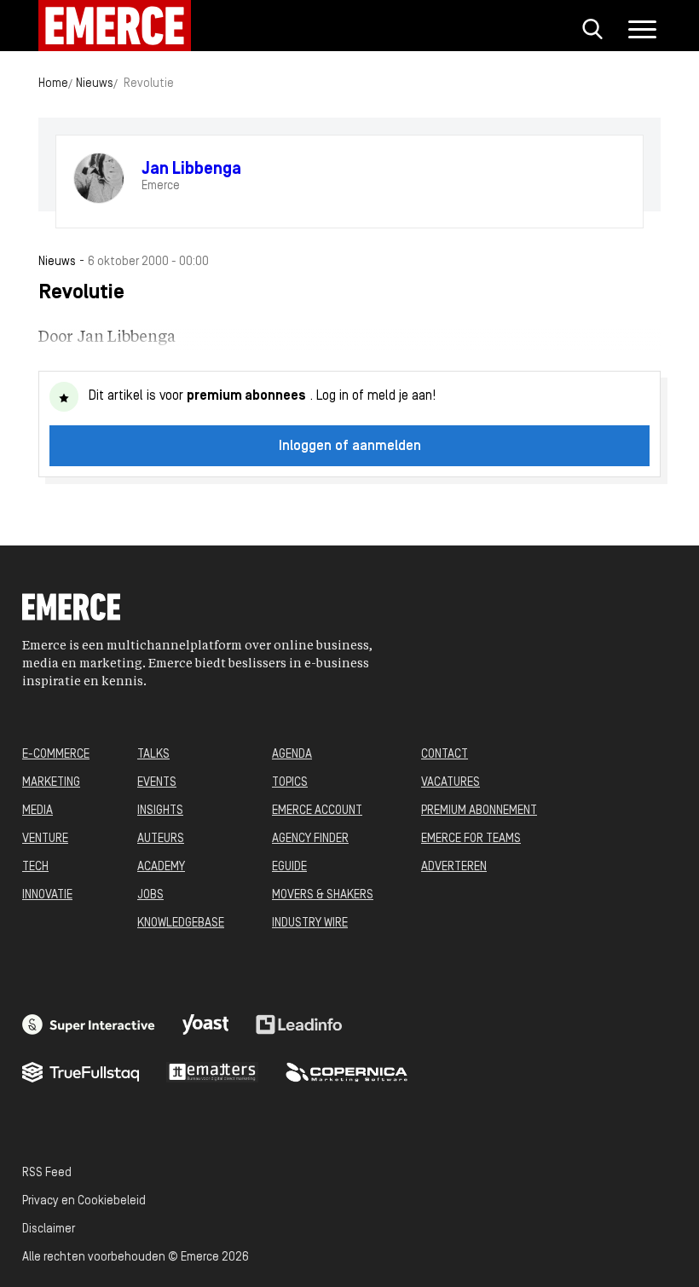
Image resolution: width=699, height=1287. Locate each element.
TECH (35, 867)
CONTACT (444, 754)
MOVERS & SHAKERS (322, 895)
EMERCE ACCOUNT (317, 811)
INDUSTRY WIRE (310, 923)
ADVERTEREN (454, 867)
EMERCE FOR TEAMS (471, 839)
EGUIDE (289, 867)
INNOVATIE (47, 895)
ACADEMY (161, 867)
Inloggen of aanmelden (350, 446)
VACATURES (450, 782)
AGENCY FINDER (310, 839)
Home (53, 84)
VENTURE (45, 839)
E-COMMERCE (56, 754)
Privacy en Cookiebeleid (84, 1201)
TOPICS (290, 782)
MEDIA (37, 811)
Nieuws (94, 84)
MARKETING (51, 782)
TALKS (153, 754)
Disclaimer (48, 1229)
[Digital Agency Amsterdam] (88, 1024)
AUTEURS (160, 839)
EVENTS (156, 782)
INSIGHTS (160, 811)
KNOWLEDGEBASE (180, 923)
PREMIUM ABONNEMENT (479, 811)
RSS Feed (47, 1173)
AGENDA (292, 754)
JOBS (150, 895)
